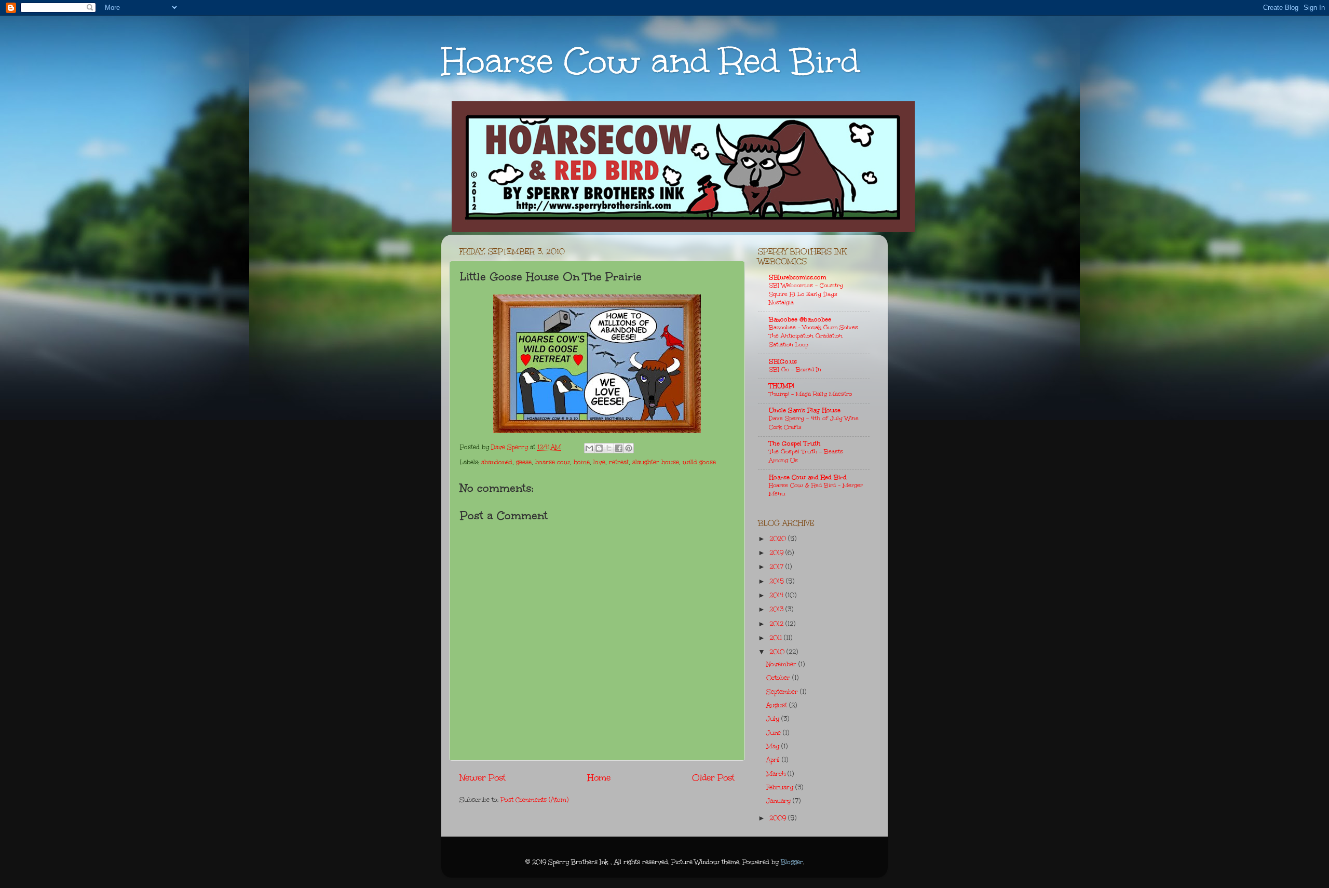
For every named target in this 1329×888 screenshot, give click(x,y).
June (774, 733)
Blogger (792, 862)
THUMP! (781, 386)
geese (524, 462)
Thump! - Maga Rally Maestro (810, 394)
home (582, 462)
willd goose (699, 462)
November (782, 664)
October (779, 678)
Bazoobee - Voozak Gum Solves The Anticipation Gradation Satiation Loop (813, 336)
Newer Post (482, 778)
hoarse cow (552, 462)
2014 (777, 595)
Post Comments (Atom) (534, 800)
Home (599, 778)
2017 (777, 566)
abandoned (496, 462)
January (779, 801)
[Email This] (589, 448)
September (783, 692)
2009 (778, 818)
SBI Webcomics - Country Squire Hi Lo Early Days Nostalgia (806, 293)
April (774, 760)
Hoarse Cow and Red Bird (650, 61)
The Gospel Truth (795, 443)
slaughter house (655, 462)
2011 (776, 638)
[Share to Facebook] (619, 448)
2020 (778, 538)
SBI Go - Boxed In (795, 369)
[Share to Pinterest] (628, 448)
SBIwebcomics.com (797, 277)
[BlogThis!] (599, 448)
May (773, 746)
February (780, 787)
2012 (777, 624)
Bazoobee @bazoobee (800, 319)
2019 (777, 552)
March (777, 774)
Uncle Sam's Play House (804, 410)
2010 (777, 652)
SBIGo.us (783, 361)
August (777, 705)
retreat (619, 462)
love (599, 462)
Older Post (713, 778)
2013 (777, 609)
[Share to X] (609, 448)
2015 (777, 581)
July (773, 719)
